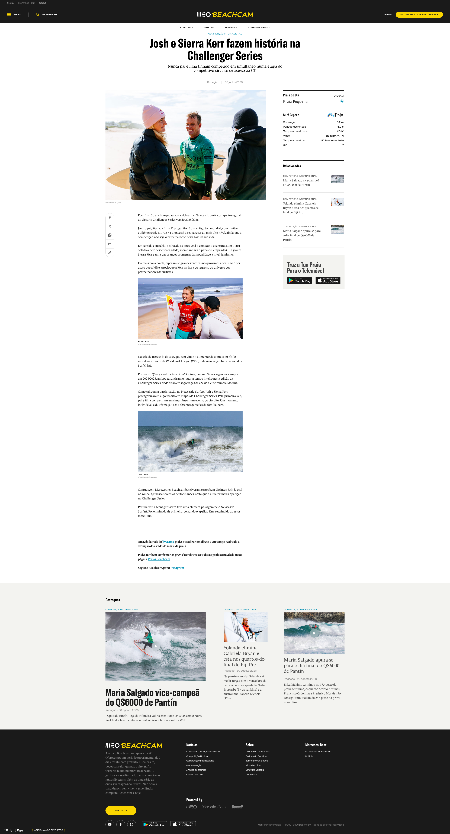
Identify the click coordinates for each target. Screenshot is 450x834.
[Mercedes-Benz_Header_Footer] (26, 3)
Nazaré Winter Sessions (318, 751)
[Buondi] (43, 3)
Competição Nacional (198, 756)
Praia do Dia (291, 95)
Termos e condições (257, 760)
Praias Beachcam (159, 559)
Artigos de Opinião (196, 770)
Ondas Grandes (194, 774)
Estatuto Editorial (255, 770)
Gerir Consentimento (269, 824)
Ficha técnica (253, 765)
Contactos (251, 774)
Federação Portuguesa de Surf (203, 751)
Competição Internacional (300, 176)
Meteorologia (193, 765)
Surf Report (291, 115)
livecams (168, 541)
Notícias (309, 756)
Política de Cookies (256, 756)
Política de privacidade (258, 751)
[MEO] (10, 3)
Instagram (177, 567)
